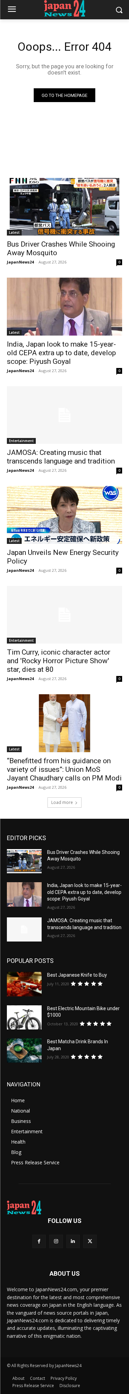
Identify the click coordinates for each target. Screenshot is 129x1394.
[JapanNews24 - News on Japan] (64, 1207)
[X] (90, 1241)
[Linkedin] (73, 1241)
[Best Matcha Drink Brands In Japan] (24, 1050)
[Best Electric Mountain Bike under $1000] (24, 1017)
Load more (62, 802)
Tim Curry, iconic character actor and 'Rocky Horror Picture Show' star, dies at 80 (58, 661)
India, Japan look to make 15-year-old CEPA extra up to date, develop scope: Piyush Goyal (61, 353)
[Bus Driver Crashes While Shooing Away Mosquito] (64, 207)
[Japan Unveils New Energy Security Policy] (64, 515)
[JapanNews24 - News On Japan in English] (64, 8)
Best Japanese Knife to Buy (77, 975)
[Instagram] (56, 1241)
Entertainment (21, 440)
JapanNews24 (20, 262)
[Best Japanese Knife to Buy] (24, 984)
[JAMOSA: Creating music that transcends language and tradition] (64, 415)
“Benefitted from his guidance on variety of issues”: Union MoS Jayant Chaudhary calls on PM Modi (64, 769)
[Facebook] (39, 1241)
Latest (14, 232)
